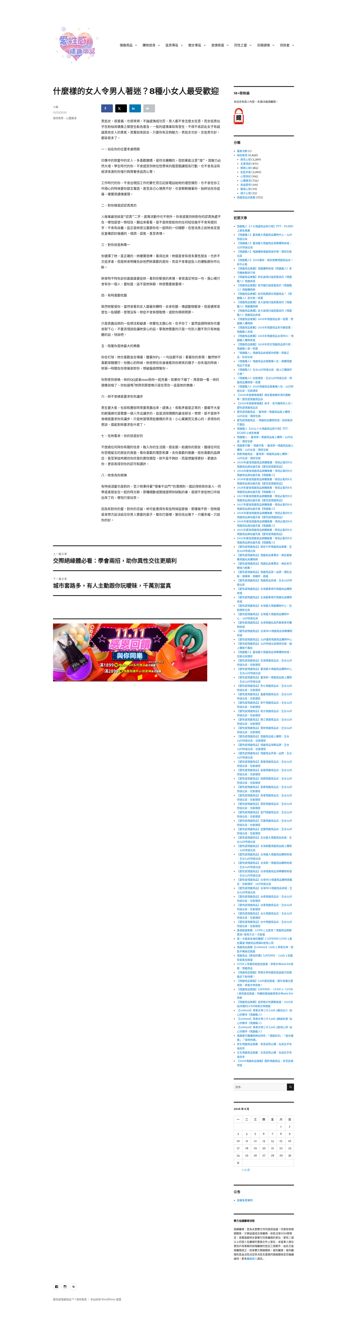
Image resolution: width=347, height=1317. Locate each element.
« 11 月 (246, 1170)
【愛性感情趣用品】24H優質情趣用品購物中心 (264, 639)
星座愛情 (245, 184)
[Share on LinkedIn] (135, 108)
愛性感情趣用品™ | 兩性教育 (70, 1299)
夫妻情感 (245, 163)
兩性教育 (58, 118)
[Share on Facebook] (107, 108)
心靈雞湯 (71, 118)
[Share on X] (121, 108)
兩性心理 (245, 159)
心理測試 (245, 176)
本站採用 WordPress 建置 (105, 1299)
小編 (55, 106)
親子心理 (245, 193)
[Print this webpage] (149, 108)
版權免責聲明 (245, 1200)
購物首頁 (149, 45)
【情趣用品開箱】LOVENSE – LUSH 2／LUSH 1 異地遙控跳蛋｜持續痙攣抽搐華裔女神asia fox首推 (265, 993)
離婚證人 (252, 1258)
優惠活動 (242, 151)
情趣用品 (126, 45)
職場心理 (245, 189)
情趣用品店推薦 (246, 197)
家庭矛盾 (245, 172)
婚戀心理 (245, 168)
